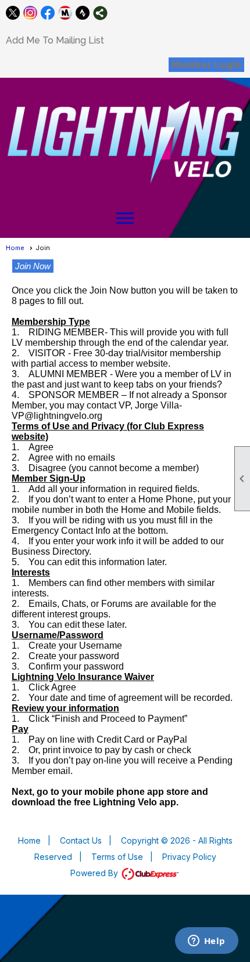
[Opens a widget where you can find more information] (206, 941)
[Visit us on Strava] (83, 13)
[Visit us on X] (13, 13)
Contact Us (81, 840)
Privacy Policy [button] (189, 857)
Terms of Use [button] (117, 857)
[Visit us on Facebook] (48, 13)
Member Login (206, 64)
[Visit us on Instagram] (30, 13)
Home (15, 248)
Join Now (33, 266)
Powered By (95, 873)
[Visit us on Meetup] (65, 13)
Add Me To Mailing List (55, 40)
